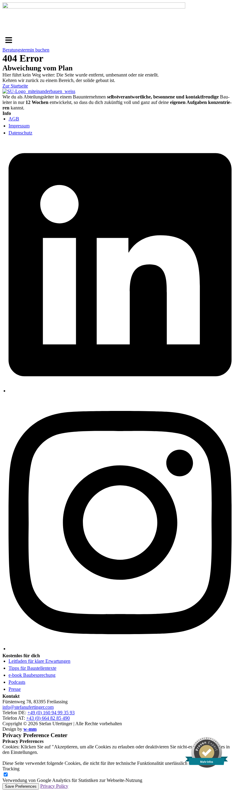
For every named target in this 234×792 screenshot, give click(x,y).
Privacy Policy (54, 786)
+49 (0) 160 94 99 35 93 (51, 712)
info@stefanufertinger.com (28, 707)
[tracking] (5, 774)
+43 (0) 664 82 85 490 (48, 718)
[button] (117, 40)
